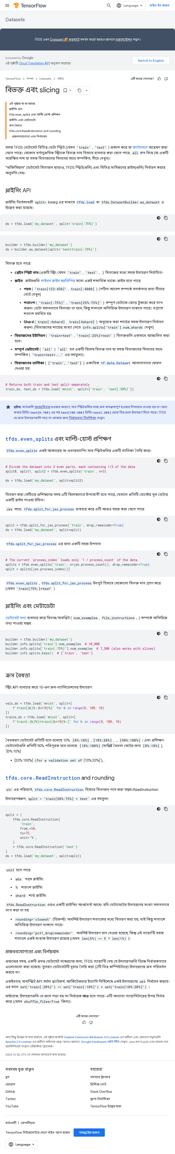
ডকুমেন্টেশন (124, 39)
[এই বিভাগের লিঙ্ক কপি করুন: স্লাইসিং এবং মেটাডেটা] (59, 606)
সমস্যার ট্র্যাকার (100, 1077)
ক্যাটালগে (140, 147)
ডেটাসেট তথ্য (15, 618)
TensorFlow (13, 78)
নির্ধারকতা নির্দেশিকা (82, 418)
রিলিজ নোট (98, 1084)
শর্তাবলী (10, 1123)
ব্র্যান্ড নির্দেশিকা (100, 1099)
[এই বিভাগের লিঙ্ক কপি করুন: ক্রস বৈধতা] (34, 676)
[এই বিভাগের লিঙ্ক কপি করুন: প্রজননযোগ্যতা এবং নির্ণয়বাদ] (63, 952)
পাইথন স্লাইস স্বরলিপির (58, 281)
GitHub (10, 1091)
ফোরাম (10, 1084)
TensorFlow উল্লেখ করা (105, 1106)
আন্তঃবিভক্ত (42, 407)
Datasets (15, 20)
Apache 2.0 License (18, 1041)
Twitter (10, 1099)
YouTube (11, 1106)
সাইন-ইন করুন (159, 5)
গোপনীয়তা (28, 1123)
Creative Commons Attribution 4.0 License (91, 1037)
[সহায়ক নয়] (166, 78)
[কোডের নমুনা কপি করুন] (166, 218)
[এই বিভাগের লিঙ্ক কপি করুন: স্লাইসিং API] (35, 191)
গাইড (60, 78)
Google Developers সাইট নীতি (100, 1041)
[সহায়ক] (159, 78)
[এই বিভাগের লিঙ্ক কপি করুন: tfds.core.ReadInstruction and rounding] (119, 778)
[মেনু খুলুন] (7, 5)
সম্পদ (30, 78)
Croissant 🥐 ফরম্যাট (65, 39)
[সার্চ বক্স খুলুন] (109, 5)
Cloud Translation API (34, 63)
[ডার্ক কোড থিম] (158, 218)
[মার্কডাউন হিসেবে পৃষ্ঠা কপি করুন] (79, 90)
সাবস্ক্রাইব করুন (89, 1132)
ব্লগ (7, 1077)
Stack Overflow (101, 1091)
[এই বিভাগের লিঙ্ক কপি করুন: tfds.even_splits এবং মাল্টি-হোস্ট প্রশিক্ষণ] (116, 439)
